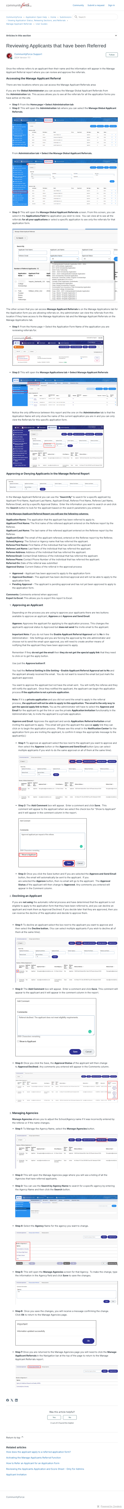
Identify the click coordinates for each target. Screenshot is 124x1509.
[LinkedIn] (16, 1400)
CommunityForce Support (28, 54)
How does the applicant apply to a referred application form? (38, 1451)
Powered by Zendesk (111, 1506)
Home (53, 17)
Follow (112, 55)
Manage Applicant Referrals (19, 24)
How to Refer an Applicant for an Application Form (32, 1463)
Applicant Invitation (16, 1474)
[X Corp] (12, 1400)
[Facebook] (7, 1400)
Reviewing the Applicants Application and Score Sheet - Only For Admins (45, 1469)
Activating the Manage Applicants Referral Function (33, 1457)
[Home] (19, 5)
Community (78, 5)
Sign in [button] (111, 5)
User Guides (41, 24)
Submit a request (96, 5)
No (70, 1417)
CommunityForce (14, 17)
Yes (54, 1417)
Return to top (13, 1437)
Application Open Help (36, 17)
